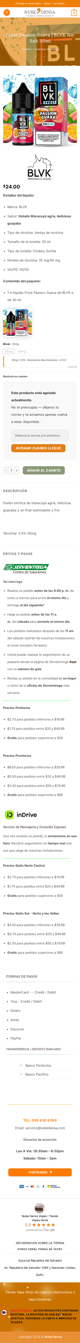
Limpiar (72, 366)
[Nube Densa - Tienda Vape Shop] (40, 12)
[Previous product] (44, 57)
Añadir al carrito (44, 470)
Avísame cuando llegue (38, 448)
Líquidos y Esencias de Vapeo (40, 49)
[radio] (8, 351)
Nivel (6, 344)
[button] (6, 12)
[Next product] (36, 57)
